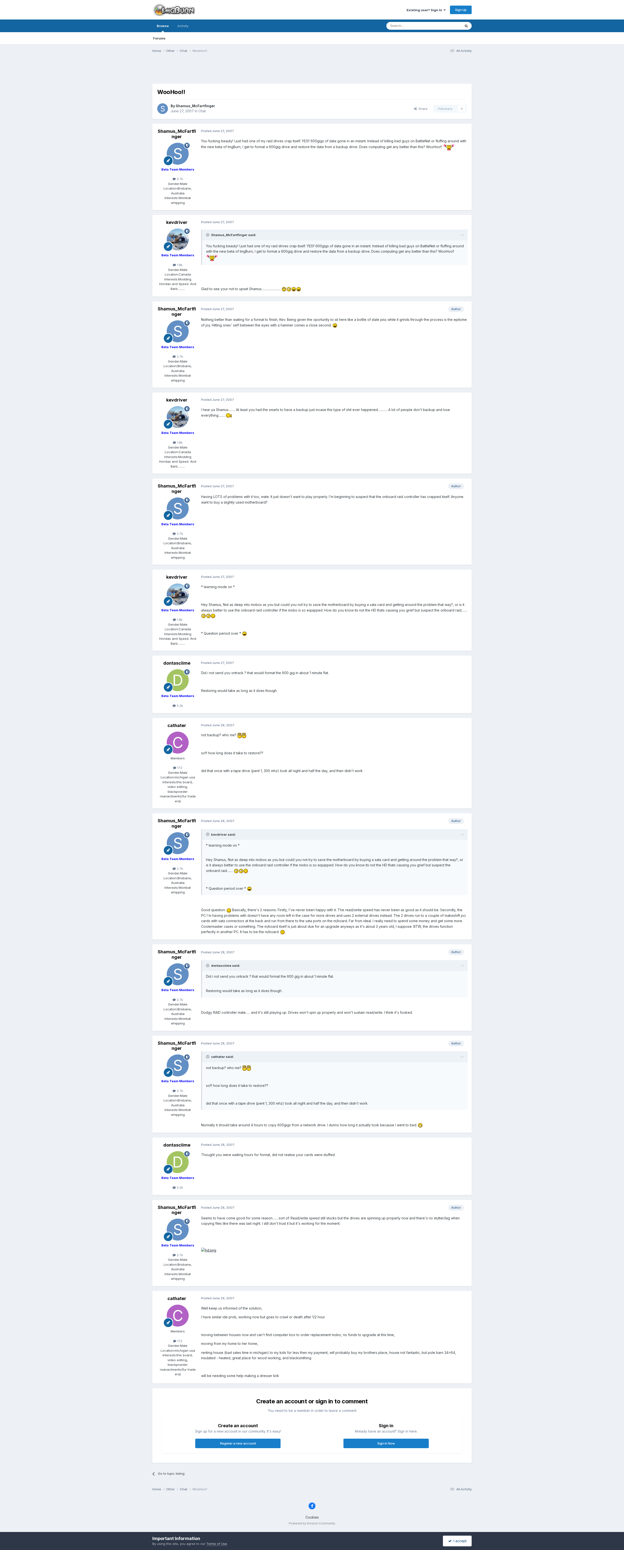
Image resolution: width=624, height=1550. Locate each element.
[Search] (466, 26)
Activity (182, 26)
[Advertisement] (312, 71)
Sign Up (461, 10)
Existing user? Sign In (425, 10)
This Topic (446, 26)
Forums (159, 38)
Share (422, 109)
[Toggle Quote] (208, 235)
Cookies (312, 1517)
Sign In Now (386, 1443)
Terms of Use (216, 1544)
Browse (163, 26)
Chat (202, 111)
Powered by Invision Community (312, 1523)
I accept (459, 1541)
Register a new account (238, 1443)
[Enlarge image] (449, 147)
